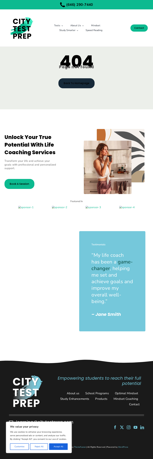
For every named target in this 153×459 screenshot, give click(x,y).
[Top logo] (21, 14)
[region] (39, 437)
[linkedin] (142, 427)
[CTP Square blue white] (27, 376)
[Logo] (26, 207)
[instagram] (128, 427)
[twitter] (122, 427)
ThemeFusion (80, 447)
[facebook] (115, 427)
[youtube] (135, 427)
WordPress (123, 447)
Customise (19, 446)
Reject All (39, 446)
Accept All (58, 446)
